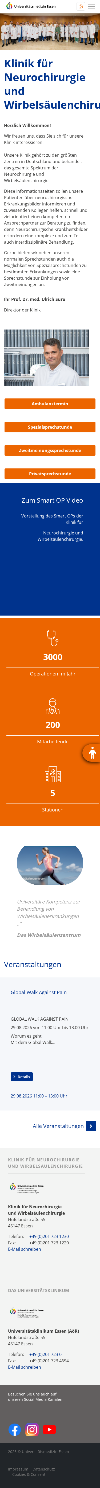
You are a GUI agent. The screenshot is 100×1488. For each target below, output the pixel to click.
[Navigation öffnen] (91, 6)
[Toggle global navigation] (81, 6)
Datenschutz (44, 1469)
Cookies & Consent (28, 1474)
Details (24, 1076)
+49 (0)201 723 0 (45, 1354)
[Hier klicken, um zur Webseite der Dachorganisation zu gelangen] (26, 1312)
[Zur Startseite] (31, 6)
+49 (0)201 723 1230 (49, 1236)
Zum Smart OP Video (52, 500)
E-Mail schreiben (24, 1249)
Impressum (18, 1469)
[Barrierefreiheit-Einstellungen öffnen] (91, 753)
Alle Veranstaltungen (58, 1126)
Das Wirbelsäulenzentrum (49, 935)
